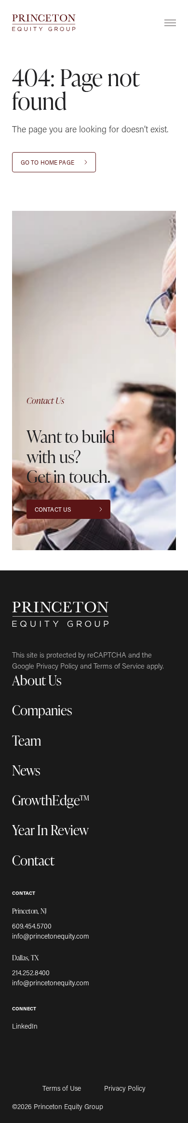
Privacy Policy (57, 666)
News (26, 770)
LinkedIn (25, 1026)
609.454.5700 (32, 925)
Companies (42, 710)
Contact (33, 860)
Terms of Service (119, 666)
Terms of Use (61, 1088)
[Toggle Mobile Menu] (170, 22)
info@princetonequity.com (50, 936)
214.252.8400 (31, 972)
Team (26, 740)
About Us (37, 680)
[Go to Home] (44, 22)
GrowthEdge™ (51, 800)
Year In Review (50, 830)
